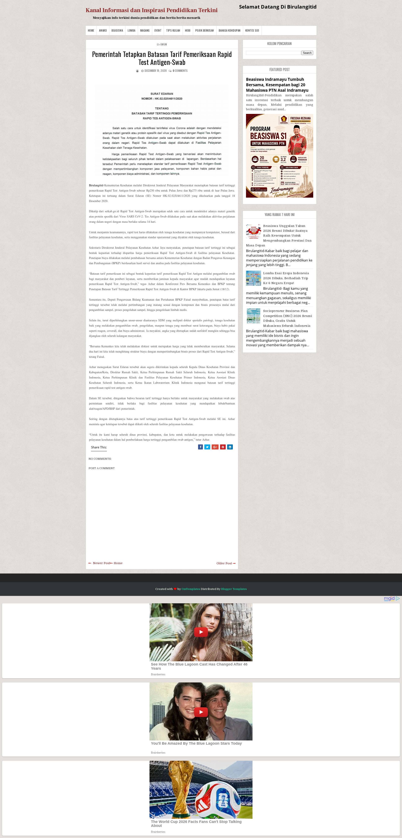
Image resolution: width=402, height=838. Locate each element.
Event (158, 30)
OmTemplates (191, 589)
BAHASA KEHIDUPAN (230, 30)
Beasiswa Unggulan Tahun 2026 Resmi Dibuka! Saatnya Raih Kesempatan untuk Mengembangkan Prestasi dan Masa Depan (279, 235)
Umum (163, 44)
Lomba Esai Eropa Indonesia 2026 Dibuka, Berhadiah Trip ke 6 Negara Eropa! (286, 278)
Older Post (224, 563)
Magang (145, 30)
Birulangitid (96, 185)
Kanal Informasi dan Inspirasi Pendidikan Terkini (152, 10)
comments (180, 70)
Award (103, 30)
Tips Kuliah (173, 30)
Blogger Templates (234, 589)
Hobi (188, 30)
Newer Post (101, 563)
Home (91, 30)
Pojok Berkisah (204, 30)
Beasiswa (117, 30)
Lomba (131, 30)
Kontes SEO (252, 30)
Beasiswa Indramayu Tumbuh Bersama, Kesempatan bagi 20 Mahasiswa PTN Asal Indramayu (277, 85)
